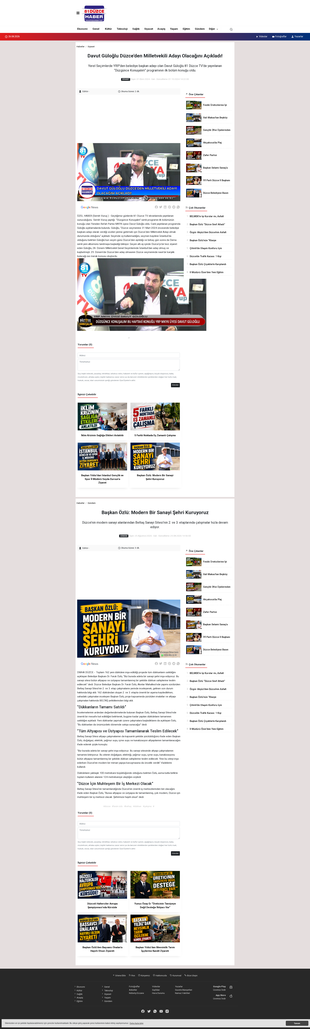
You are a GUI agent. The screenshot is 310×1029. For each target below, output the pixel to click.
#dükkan (137, 806)
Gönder (175, 385)
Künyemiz (145, 975)
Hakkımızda (161, 975)
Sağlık (136, 28)
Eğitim (186, 28)
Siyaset (148, 28)
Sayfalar (156, 990)
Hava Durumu (158, 993)
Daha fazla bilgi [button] (136, 1023)
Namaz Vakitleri (182, 993)
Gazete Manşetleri (183, 990)
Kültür (108, 28)
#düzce (106, 806)
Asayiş (161, 28)
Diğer (212, 28)
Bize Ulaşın (192, 975)
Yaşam (174, 28)
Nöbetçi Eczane (136, 993)
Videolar (263, 36)
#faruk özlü (117, 806)
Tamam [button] (297, 1023)
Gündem (200, 28)
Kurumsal (176, 975)
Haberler (80, 46)
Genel (96, 28)
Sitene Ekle (120, 975)
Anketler (133, 990)
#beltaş (127, 806)
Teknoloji (122, 28)
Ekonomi (82, 28)
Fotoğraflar (281, 36)
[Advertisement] (129, 117)
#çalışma (147, 806)
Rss (133, 975)
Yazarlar (298, 36)
